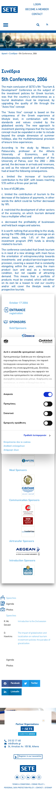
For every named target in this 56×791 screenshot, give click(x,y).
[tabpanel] (28, 636)
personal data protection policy (19, 788)
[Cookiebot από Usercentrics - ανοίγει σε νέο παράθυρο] (39, 341)
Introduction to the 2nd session (32, 621)
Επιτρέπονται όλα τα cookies (17, 442)
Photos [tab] (9, 610)
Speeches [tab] (11, 598)
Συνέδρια (13, 54)
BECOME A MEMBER (37, 9)
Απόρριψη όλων (11, 450)
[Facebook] (17, 777)
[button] (6, 25)
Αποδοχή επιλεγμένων (14, 446)
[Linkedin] (28, 777)
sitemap (48, 788)
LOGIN (37, 4)
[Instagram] (39, 777)
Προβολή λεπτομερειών (35, 435)
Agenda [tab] (10, 604)
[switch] (48, 404)
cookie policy (38, 784)
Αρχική (4, 54)
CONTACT (37, 14)
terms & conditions (21, 784)
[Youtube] (33, 777)
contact (39, 788)
